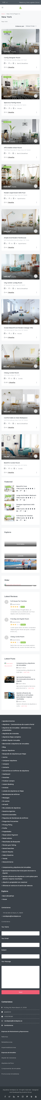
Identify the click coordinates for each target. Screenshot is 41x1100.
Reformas (4, 1037)
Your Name (5, 927)
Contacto (5, 767)
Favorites (5, 777)
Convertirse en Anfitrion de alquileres (15, 771)
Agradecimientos (8, 721)
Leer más (26, 672)
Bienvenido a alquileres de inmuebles (15, 744)
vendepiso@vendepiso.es (12, 916)
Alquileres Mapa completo (11, 737)
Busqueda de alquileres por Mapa (14, 754)
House (4, 899)
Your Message (6, 961)
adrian (31, 667)
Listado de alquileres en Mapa (13, 791)
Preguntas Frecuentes (10, 821)
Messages (5, 798)
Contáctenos (5, 921)
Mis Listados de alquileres (11, 808)
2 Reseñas (11, 67)
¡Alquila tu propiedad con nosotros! (14, 882)
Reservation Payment (10, 835)
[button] (5, 2)
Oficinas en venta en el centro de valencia (17, 885)
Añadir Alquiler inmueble (11, 740)
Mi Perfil (5, 804)
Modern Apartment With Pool (14, 193)
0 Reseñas (11, 157)
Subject (3, 950)
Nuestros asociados (9, 815)
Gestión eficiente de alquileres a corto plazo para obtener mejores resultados (24, 696)
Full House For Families (24, 516)
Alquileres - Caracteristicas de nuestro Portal (18, 724)
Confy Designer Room (12, 58)
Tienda (4, 858)
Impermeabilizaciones (8, 1047)
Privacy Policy (7, 825)
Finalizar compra (8, 781)
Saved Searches (8, 848)
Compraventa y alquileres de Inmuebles (25, 664)
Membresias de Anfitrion (11, 794)
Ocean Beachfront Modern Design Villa (18, 328)
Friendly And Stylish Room (19, 619)
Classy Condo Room (11, 373)
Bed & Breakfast (8, 896)
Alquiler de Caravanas (8, 1058)
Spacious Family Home (12, 103)
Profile (4, 828)
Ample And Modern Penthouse (15, 238)
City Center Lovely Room (13, 283)
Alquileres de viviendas (10, 733)
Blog (4, 747)
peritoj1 (31, 683)
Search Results (7, 852)
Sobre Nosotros (7, 855)
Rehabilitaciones (6, 1042)
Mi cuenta (5, 801)
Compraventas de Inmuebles (10, 1068)
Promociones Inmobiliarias (10, 1074)
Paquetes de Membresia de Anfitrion (15, 818)
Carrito (4, 757)
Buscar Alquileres (8, 750)
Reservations (7, 838)
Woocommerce (7, 862)
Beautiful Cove (21, 486)
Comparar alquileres (9, 760)
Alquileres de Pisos (7, 1063)
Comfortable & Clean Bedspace (15, 418)
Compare (5, 764)
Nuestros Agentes (8, 811)
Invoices (5, 788)
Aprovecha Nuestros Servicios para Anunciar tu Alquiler (25, 679)
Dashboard (6, 774)
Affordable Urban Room (13, 148)
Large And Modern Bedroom (26, 495)
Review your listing (9, 845)
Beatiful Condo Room (12, 463)
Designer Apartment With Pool (25, 505)
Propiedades (6, 831)
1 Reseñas (11, 112)
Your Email (4, 938)
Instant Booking (8, 784)
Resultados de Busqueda (11, 842)
